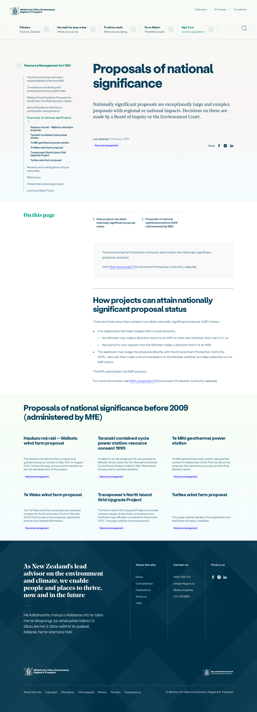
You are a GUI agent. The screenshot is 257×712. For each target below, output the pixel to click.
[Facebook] (219, 146)
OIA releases (220, 9)
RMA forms (34, 177)
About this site (32, 692)
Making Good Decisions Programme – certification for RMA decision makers (50, 99)
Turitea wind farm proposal (46, 160)
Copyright (51, 692)
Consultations (240, 9)
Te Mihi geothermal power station (49, 142)
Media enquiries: (183, 590)
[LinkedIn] (231, 146)
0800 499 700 (182, 576)
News (139, 576)
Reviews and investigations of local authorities (48, 168)
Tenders (115, 692)
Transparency (132, 692)
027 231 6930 (181, 596)
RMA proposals (120, 266)
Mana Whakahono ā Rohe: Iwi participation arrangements (44, 109)
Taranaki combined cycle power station (48, 136)
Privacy (102, 692)
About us (141, 596)
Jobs (139, 602)
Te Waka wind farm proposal (46, 147)
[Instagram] (225, 146)
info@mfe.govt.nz (184, 583)
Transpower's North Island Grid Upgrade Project (48, 154)
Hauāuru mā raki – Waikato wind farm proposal (51, 129)
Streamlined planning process (45, 183)
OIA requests (86, 692)
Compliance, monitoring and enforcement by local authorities (46, 89)
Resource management (106, 145)
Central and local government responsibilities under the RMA (45, 78)
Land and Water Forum (40, 190)
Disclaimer (67, 692)
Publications (201, 9)
